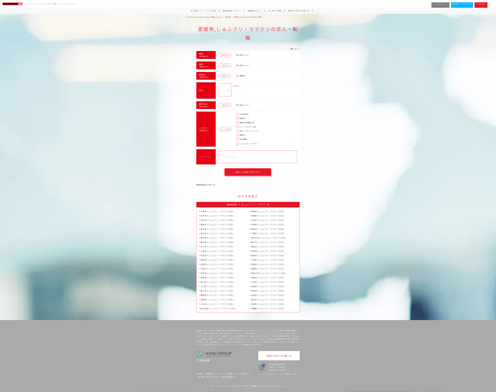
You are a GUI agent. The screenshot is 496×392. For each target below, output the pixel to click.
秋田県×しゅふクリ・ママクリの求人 (217, 220)
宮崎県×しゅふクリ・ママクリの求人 (268, 304)
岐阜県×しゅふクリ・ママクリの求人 (217, 255)
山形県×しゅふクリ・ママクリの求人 (268, 220)
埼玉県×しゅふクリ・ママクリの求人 (217, 233)
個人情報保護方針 (228, 377)
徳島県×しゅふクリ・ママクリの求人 (268, 286)
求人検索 (482, 4)
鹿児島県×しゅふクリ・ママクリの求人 (218, 308)
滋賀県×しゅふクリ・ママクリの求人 (217, 264)
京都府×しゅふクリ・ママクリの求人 (268, 264)
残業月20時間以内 (247, 122)
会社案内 (199, 373)
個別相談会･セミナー (232, 11)
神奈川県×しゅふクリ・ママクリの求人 (269, 237)
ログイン (440, 4)
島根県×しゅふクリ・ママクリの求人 (268, 277)
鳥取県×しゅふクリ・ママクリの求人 (217, 277)
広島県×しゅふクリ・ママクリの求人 (268, 282)
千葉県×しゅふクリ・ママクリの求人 (268, 233)
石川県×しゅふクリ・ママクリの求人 (217, 246)
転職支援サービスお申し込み (462, 4)
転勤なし (243, 135)
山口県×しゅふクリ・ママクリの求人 (217, 286)
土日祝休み (244, 114)
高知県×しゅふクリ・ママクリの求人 (268, 290)
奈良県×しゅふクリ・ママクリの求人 (217, 273)
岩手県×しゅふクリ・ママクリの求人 (217, 215)
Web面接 (243, 139)
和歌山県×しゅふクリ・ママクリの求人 (269, 273)
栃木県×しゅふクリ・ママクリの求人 (217, 229)
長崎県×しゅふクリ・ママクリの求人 (217, 299)
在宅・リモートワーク (249, 131)
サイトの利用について (243, 373)
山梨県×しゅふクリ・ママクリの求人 (217, 251)
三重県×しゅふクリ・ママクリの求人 (268, 260)
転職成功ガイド (254, 11)
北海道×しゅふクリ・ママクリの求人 (217, 211)
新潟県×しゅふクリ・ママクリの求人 (217, 242)
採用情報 (208, 373)
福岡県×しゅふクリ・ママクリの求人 (217, 295)
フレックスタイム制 (248, 126)
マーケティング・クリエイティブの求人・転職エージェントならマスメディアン (249, 385)
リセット (296, 49)
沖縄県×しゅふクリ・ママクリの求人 (268, 308)
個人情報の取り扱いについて (209, 377)
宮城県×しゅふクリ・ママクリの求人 (268, 215)
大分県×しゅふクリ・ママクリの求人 (217, 304)
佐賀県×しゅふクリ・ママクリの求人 (268, 295)
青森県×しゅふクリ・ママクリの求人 (268, 211)
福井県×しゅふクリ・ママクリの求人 (268, 246)
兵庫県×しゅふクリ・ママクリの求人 (268, 268)
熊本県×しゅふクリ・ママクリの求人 (268, 299)
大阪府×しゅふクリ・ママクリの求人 (217, 268)
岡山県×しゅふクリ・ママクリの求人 (217, 282)
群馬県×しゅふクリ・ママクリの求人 (268, 229)
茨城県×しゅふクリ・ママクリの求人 (268, 224)
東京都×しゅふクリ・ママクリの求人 (217, 237)
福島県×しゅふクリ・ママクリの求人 (217, 224)
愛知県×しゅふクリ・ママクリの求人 (217, 260)
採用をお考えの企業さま (298, 11)
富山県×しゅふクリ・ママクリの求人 (268, 242)
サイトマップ (219, 373)
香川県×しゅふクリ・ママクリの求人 (217, 290)
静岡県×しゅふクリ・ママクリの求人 (268, 255)
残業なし (243, 118)
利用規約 (229, 373)
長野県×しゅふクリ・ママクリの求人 (268, 251)
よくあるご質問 (274, 11)
